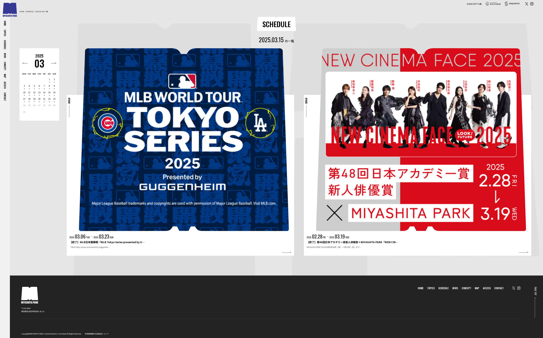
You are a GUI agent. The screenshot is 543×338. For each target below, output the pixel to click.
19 (34, 98)
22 (49, 98)
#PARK (69, 101)
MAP (5, 76)
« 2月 (24, 63)
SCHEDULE (5, 44)
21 (44, 98)
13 (39, 92)
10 (24, 92)
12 (34, 92)
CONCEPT (5, 66)
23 (54, 98)
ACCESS (5, 85)
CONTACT (5, 96)
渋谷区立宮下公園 (474, 4)
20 (39, 98)
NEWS (5, 55)
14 (44, 92)
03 (39, 63)
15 (49, 92)
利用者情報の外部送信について (97, 333)
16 (54, 92)
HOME (5, 23)
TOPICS (5, 33)
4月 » (53, 63)
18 (29, 98)
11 (29, 92)
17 (24, 98)
